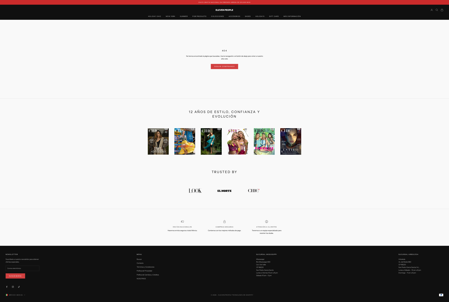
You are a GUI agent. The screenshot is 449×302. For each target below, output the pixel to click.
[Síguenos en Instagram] (13, 287)
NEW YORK (170, 16)
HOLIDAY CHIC (154, 16)
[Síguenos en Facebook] (7, 287)
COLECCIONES (217, 16)
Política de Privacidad (144, 271)
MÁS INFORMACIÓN (292, 16)
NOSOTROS (141, 279)
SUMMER (184, 16)
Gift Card (274, 16)
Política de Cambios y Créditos (148, 275)
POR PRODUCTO (199, 16)
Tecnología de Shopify (242, 295)
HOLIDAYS (259, 16)
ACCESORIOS (234, 16)
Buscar (139, 259)
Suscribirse (15, 276)
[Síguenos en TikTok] (19, 287)
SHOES (248, 16)
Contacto (140, 263)
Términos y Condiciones (145, 267)
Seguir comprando (224, 66)
